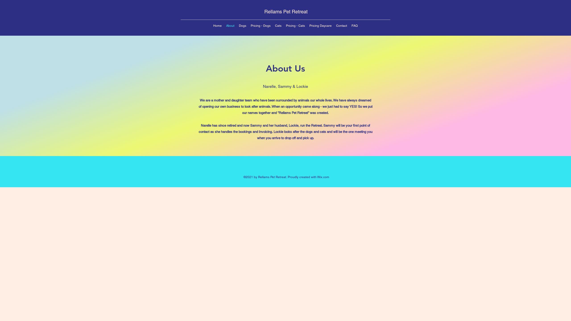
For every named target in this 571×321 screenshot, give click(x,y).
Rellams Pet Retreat (286, 11)
